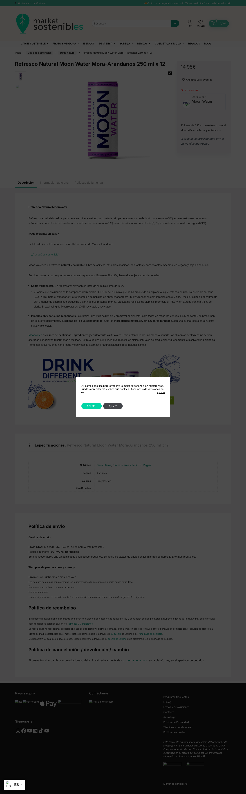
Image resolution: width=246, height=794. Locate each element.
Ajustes (113, 405)
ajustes (161, 392)
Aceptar (91, 405)
